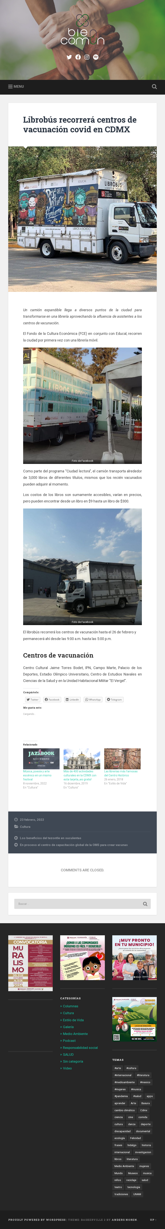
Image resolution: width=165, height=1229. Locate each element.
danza (131, 1124)
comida (142, 1117)
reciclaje (131, 1180)
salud (145, 1180)
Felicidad (135, 1138)
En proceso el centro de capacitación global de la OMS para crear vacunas (74, 845)
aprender (119, 1103)
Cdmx (143, 1110)
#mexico (145, 1082)
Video (67, 1068)
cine (130, 1117)
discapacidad (122, 1131)
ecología (119, 1138)
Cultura (25, 827)
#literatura (143, 1075)
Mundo (118, 1173)
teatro (118, 1187)
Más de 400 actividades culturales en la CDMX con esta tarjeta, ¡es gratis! (80, 775)
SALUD (68, 1055)
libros (117, 1159)
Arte (133, 1103)
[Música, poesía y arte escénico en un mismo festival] (41, 758)
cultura (118, 1124)
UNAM (137, 1194)
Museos (133, 1173)
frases (118, 1145)
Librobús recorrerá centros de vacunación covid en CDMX (80, 124)
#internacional (122, 1075)
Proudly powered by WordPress (37, 1219)
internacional (122, 1152)
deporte (146, 1124)
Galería (68, 1027)
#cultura (131, 1068)
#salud (137, 1096)
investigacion (143, 1152)
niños (117, 1180)
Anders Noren (124, 1219)
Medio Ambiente (75, 1034)
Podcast (69, 1041)
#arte (117, 1068)
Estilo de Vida (73, 1020)
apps (150, 1096)
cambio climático (124, 1110)
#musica (136, 1089)
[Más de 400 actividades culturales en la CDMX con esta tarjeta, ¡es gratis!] (82, 758)
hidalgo (132, 1145)
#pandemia (121, 1096)
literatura (132, 1159)
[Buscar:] (82, 904)
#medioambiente (124, 1082)
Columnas (70, 1006)
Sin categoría (73, 1061)
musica (147, 1173)
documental (143, 1131)
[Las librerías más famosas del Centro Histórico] (122, 758)
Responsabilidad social (80, 1048)
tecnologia (133, 1187)
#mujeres (120, 1089)
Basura (145, 1103)
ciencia (118, 1117)
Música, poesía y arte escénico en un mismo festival (37, 775)
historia (146, 1145)
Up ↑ (153, 1219)
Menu (19, 86)
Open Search (153, 87)
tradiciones (121, 1194)
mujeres (144, 1166)
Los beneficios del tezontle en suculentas (50, 838)
